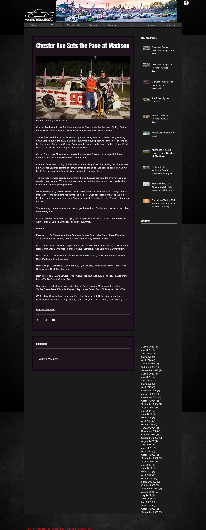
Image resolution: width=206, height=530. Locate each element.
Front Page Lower (45, 309)
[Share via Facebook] (37, 319)
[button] (132, 25)
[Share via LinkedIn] (53, 319)
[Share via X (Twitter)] (45, 319)
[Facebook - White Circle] (186, 2)
